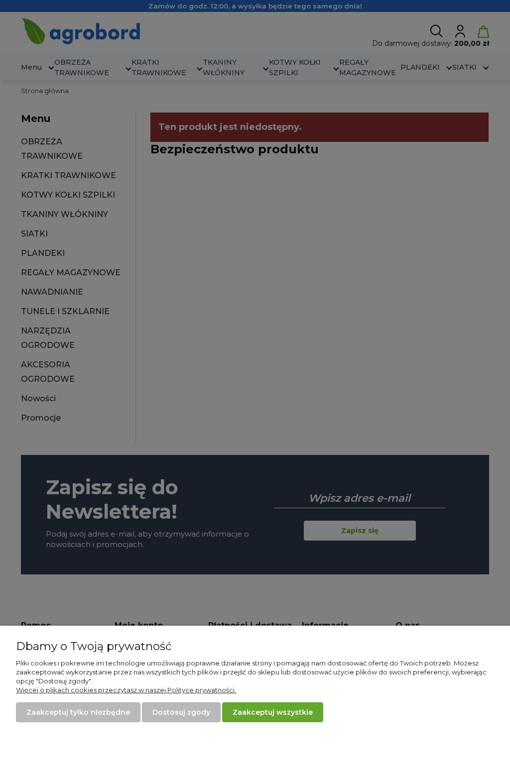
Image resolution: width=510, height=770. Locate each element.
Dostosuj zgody (181, 712)
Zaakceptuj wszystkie (273, 712)
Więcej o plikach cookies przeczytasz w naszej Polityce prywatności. (126, 690)
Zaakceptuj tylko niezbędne (78, 712)
